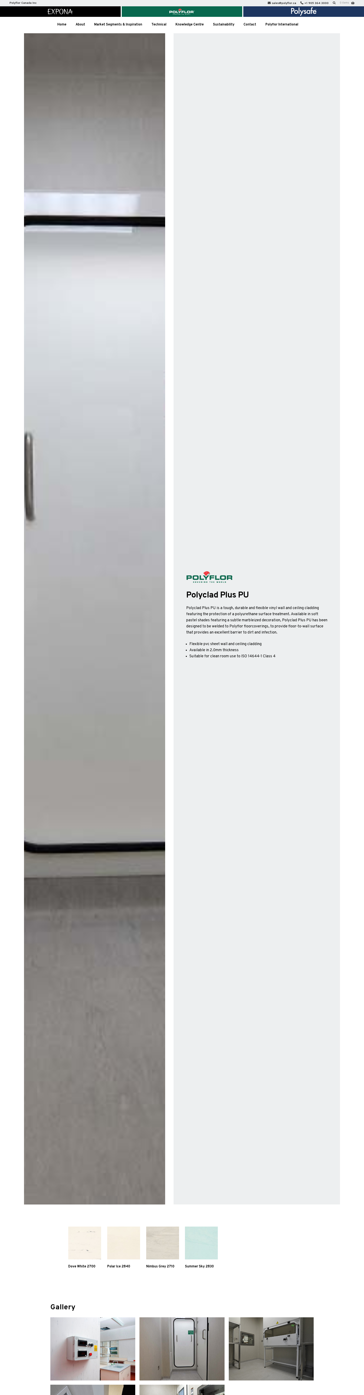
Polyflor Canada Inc (23, 3)
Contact (250, 25)
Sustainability (223, 25)
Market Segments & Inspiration (118, 25)
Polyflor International (281, 25)
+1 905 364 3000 (316, 3)
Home (61, 25)
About (80, 25)
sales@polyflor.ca (284, 3)
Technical (158, 25)
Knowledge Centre (189, 25)
